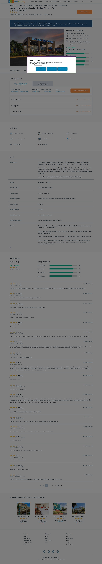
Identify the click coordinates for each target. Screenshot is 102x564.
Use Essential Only (51, 68)
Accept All (62, 68)
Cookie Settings (40, 68)
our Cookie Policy (38, 64)
